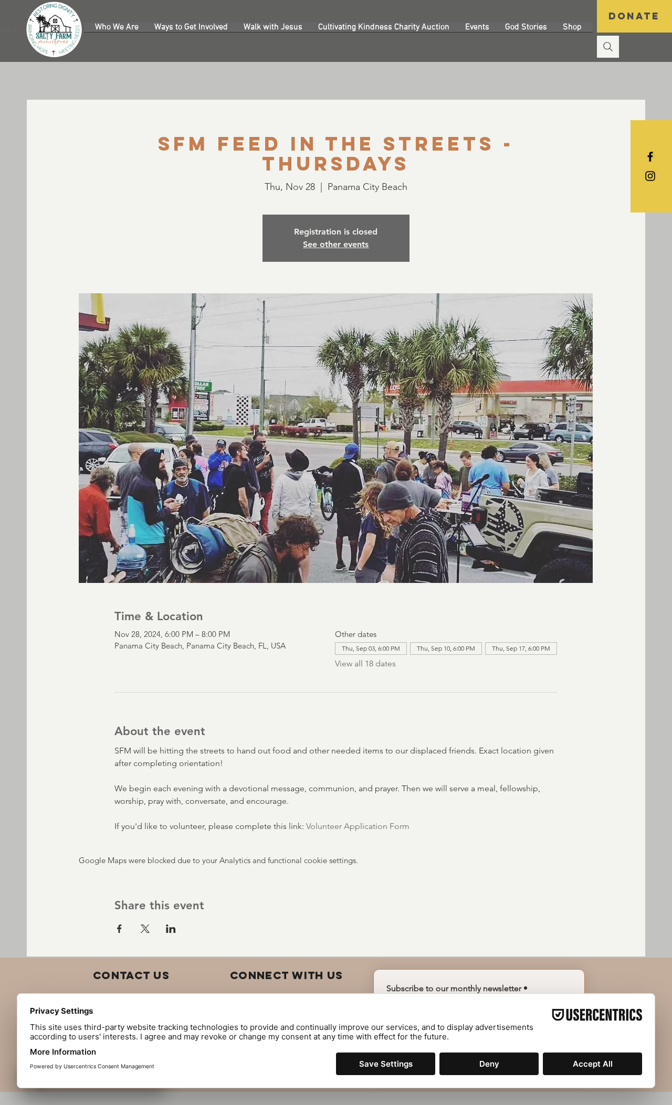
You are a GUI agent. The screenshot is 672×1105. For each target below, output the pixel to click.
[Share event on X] (145, 929)
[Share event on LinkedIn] (171, 929)
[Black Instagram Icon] (650, 176)
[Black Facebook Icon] (650, 156)
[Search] (608, 47)
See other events (336, 244)
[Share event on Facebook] (119, 929)
